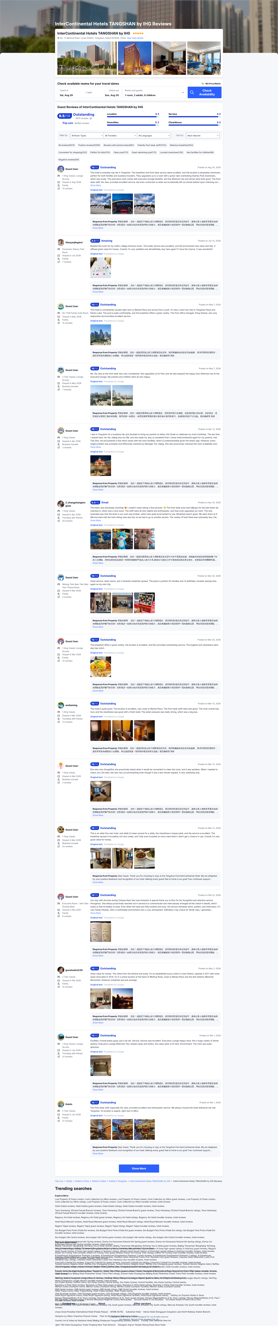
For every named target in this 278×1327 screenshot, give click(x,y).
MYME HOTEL (117, 1312)
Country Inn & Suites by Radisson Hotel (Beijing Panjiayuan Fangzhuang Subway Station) (97, 1320)
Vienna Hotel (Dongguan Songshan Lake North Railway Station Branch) (176, 1312)
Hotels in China (82, 1181)
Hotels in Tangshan (118, 1181)
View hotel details (135, 38)
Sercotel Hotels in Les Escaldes (148, 1299)
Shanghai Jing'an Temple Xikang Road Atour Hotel (141, 1325)
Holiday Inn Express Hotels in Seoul (187, 1295)
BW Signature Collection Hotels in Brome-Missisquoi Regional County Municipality (93, 1299)
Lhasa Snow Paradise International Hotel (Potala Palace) (81, 1312)
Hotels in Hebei (99, 1181)
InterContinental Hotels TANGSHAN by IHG (150, 1181)
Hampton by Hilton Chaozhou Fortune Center (76, 1316)
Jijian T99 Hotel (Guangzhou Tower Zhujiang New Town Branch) (85, 1325)
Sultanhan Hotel (133, 1312)
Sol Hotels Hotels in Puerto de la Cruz (183, 1299)
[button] (253, 4)
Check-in (64, 90)
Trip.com (59, 1181)
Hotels (69, 1181)
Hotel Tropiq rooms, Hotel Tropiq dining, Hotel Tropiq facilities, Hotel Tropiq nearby (94, 1291)
